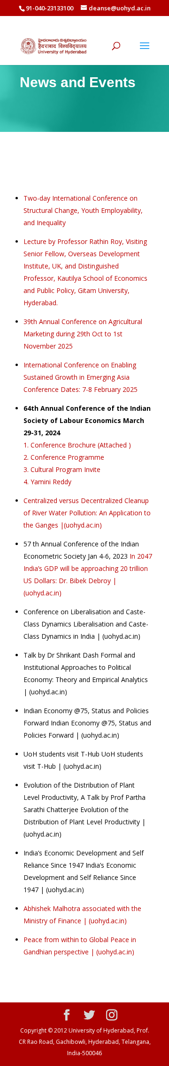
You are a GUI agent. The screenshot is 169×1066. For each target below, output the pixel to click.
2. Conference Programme (63, 457)
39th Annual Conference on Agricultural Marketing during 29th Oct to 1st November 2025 (82, 333)
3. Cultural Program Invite (61, 469)
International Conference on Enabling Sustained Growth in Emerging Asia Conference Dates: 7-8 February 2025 (80, 377)
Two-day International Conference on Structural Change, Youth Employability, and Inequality (83, 210)
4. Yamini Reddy (47, 481)
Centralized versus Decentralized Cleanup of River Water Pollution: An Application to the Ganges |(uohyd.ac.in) (87, 512)
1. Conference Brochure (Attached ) (77, 444)
